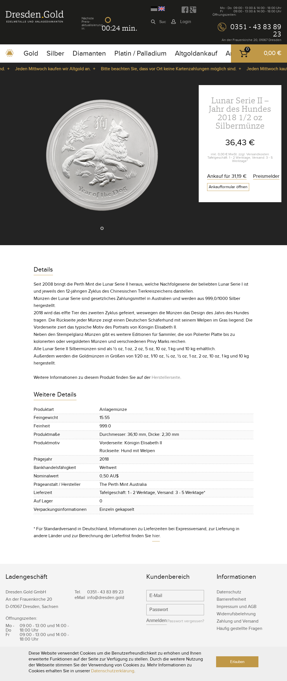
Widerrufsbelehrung (236, 614)
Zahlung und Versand (237, 621)
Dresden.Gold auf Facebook (185, 9)
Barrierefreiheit (231, 599)
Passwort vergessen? (185, 621)
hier (156, 536)
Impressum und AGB (236, 606)
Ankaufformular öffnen (228, 187)
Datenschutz (229, 592)
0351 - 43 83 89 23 (255, 30)
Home (10, 55)
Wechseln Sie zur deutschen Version (154, 8)
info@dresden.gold (105, 597)
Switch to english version (161, 8)
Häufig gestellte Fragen (239, 628)
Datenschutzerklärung (112, 671)
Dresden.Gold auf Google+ (192, 9)
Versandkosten (257, 154)
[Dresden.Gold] (35, 21)
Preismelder (266, 176)
